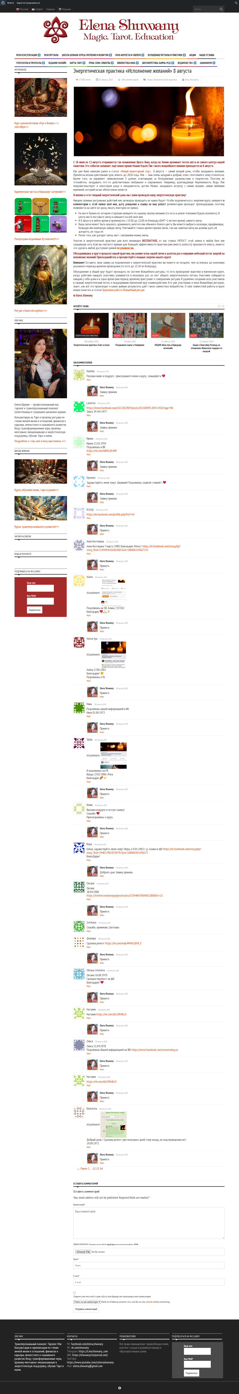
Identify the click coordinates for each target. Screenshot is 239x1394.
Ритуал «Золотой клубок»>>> (31, 311)
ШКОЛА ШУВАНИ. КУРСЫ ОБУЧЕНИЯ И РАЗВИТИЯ (85, 55)
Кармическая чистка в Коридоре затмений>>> (40, 192)
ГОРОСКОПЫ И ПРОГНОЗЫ (29, 63)
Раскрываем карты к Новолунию (129, 344)
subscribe (149, 1301)
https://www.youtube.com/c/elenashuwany (90, 1362)
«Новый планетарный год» (135, 171)
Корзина (66, 9)
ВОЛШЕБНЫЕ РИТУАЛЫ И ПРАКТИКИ (165, 55)
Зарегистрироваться (28, 2)
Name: (76, 1259)
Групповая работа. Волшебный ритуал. (124, 290)
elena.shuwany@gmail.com (88, 1366)
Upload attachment (105, 1244)
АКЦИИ (192, 55)
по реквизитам (125, 248)
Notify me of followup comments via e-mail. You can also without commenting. (135, 1301)
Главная (50, 9)
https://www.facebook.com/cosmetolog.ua (155, 1050)
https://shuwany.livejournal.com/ (90, 1355)
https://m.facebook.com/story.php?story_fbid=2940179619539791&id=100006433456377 (144, 851)
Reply (89, 379)
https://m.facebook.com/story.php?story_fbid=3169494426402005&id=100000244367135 (133, 548)
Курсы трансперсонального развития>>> (37, 527)
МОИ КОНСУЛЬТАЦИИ (27, 55)
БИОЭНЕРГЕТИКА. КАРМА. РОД (156, 63)
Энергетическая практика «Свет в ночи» (91, 344)
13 (97, 1168)
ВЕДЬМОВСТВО (185, 63)
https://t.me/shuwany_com (93, 1351)
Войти (10, 2)
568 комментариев (129, 79)
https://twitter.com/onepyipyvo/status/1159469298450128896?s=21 (125, 895)
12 (94, 1168)
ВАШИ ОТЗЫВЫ (206, 55)
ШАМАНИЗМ (206, 63)
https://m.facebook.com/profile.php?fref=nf (111, 514)
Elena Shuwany (191, 79)
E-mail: (76, 1276)
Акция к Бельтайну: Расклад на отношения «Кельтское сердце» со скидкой (206, 348)
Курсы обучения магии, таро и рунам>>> (37, 490)
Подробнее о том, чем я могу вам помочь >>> (40, 441)
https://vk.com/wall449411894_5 (123, 943)
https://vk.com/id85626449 (102, 451)
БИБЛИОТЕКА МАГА (126, 63)
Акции (150, 79)
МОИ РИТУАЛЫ (51, 55)
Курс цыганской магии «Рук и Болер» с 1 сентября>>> (37, 125)
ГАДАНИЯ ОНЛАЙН (57, 63)
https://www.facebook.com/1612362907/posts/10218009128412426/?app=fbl (130, 408)
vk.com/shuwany (80, 1348)
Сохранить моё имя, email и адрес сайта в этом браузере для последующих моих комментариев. (112, 1296)
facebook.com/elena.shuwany (87, 1344)
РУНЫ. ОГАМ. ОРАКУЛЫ (100, 63)
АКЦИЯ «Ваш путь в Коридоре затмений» (168, 346)
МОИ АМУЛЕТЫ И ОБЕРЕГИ (128, 55)
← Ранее (82, 1168)
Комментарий (79, 1204)
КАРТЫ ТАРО (76, 63)
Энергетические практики (165, 79)
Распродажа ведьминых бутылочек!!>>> (37, 239)
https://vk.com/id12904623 (111, 1014)
